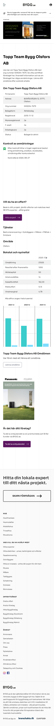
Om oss (6, 643)
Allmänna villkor (9, 664)
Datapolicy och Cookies (13, 668)
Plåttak (46, 232)
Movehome (7, 535)
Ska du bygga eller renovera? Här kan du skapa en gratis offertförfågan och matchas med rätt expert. (26, 13)
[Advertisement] (19, 178)
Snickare (7, 235)
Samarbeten (8, 639)
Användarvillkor (9, 660)
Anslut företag (9, 605)
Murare (6, 568)
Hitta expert (10, 217)
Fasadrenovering (10, 555)
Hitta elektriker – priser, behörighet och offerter (22, 551)
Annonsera (7, 634)
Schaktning (7, 581)
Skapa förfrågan (23, 496)
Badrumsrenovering (12, 232)
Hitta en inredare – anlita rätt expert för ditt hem (22, 564)
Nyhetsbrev (8, 651)
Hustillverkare (8, 518)
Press (5, 647)
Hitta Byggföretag (10, 610)
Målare (38, 232)
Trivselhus (7, 531)
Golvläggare (28, 232)
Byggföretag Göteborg (12, 618)
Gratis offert (8, 601)
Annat (5, 655)
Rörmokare (7, 589)
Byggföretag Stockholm (13, 614)
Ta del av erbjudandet (15, 444)
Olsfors (6, 246)
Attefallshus (8, 526)
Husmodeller (8, 522)
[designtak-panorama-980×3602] (27, 38)
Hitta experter (8, 547)
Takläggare (7, 576)
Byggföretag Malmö (11, 622)
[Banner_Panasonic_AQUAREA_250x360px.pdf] (19, 419)
